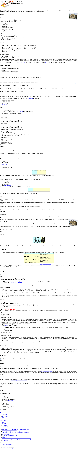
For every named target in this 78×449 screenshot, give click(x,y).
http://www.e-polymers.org (21, 90)
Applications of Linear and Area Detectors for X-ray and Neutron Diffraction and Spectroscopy (14, 431)
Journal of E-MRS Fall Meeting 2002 (7, 445)
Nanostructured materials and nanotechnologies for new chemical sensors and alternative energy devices (15, 429)
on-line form (6, 325)
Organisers (3, 415)
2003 (48, 62)
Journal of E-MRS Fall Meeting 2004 (7, 444)
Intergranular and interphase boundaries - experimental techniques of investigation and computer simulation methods (17, 439)
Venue (3, 422)
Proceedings (3, 417)
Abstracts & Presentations (5, 416)
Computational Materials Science (6, 434)
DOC (32, 98)
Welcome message (4, 414)
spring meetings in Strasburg (21, 62)
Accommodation (4, 423)
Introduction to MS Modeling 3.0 (6, 440)
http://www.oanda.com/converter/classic (46, 371)
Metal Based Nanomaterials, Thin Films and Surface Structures (10, 435)
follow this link (12, 63)
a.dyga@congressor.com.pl (7, 185)
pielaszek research (6, 447)
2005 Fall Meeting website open (14, 4)
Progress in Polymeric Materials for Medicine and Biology (9, 430)
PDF (30, 98)
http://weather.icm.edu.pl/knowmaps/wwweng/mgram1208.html (19, 380)
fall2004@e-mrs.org (4, 164)
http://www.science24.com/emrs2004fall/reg (28, 150)
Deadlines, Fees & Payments (5, 418)
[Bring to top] (0, 359)
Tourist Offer (3, 424)
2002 (45, 62)
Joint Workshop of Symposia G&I (6, 437)
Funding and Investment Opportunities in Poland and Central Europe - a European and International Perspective (16, 438)
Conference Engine (11, 448)
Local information (4, 425)
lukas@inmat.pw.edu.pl (5, 104)
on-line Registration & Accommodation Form (45, 264)
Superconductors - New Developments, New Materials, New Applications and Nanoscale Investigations (15, 432)
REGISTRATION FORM (20, 111)
